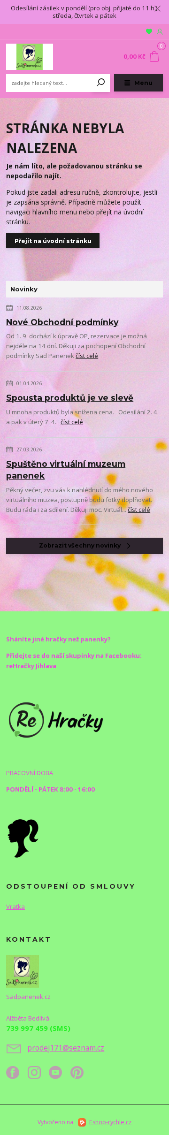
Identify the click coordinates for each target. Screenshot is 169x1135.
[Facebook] (17, 1076)
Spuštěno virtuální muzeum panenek (65, 469)
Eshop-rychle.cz (110, 1122)
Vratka (15, 906)
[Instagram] (38, 1076)
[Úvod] (35, 57)
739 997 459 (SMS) (38, 1028)
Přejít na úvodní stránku (53, 240)
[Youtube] (59, 1076)
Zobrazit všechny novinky (80, 545)
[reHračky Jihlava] (56, 719)
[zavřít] (157, 9)
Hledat (101, 83)
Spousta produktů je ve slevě (69, 398)
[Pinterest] (77, 1076)
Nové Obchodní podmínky (62, 322)
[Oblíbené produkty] (149, 31)
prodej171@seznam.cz (65, 1048)
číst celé (87, 355)
